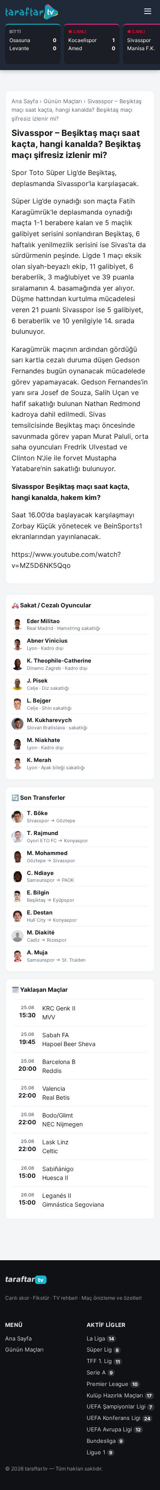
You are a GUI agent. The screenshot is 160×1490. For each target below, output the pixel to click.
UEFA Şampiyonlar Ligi (119, 1406)
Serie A (100, 1372)
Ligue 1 (99, 1452)
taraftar (24, 1279)
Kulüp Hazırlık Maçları (119, 1395)
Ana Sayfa (25, 101)
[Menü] (147, 12)
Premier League (112, 1383)
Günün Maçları (63, 101)
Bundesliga (104, 1440)
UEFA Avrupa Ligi (114, 1429)
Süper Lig (103, 1349)
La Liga (100, 1338)
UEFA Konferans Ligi (118, 1417)
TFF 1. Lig (103, 1360)
